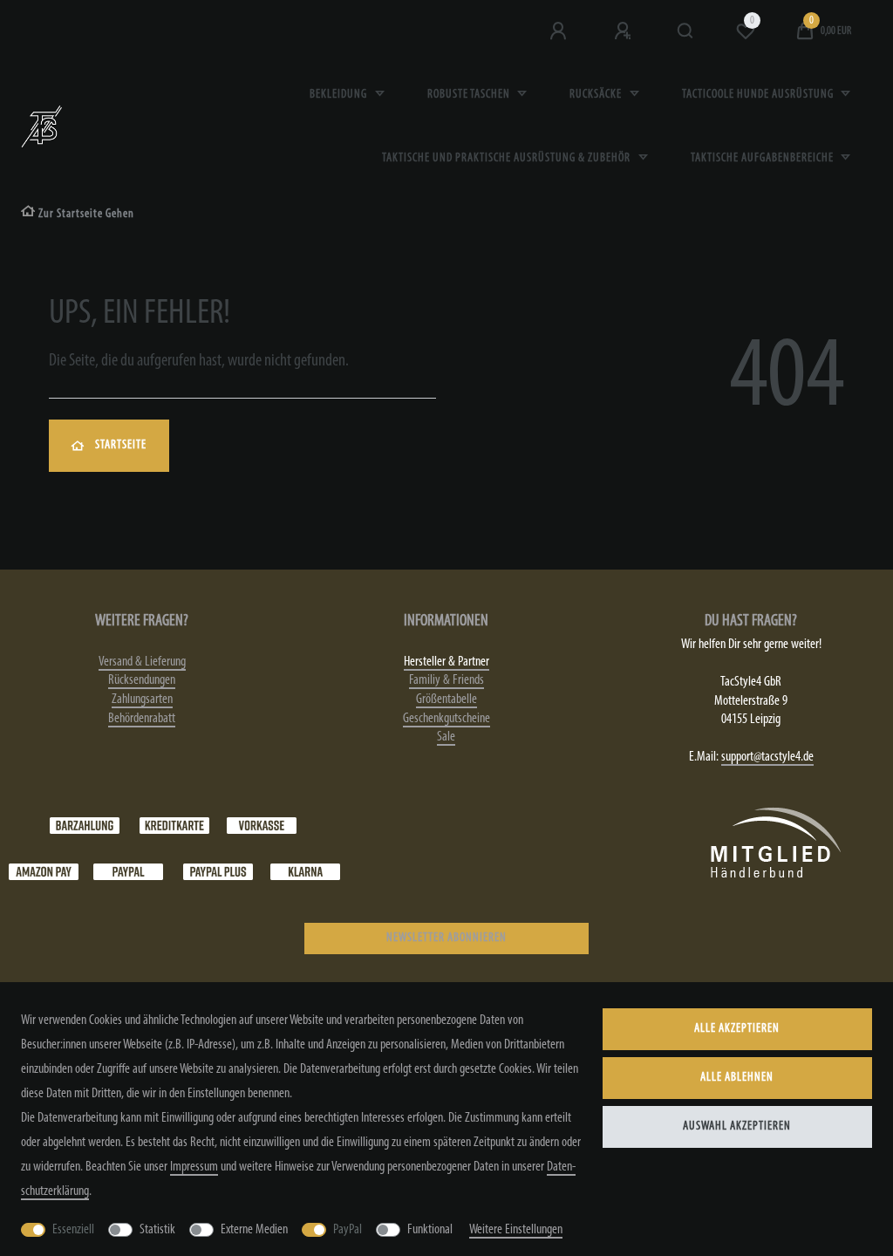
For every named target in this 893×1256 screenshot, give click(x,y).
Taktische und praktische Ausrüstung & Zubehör (507, 158)
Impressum (194, 1167)
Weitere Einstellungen (515, 1230)
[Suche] (686, 31)
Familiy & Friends (446, 680)
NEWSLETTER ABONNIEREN (446, 938)
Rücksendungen (141, 680)
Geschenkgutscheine (446, 719)
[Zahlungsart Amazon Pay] (43, 871)
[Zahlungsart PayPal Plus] (218, 871)
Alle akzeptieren (737, 1028)
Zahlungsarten (142, 699)
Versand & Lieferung (142, 662)
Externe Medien (254, 1230)
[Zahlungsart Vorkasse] (262, 825)
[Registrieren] (624, 31)
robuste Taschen (470, 94)
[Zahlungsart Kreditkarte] (174, 825)
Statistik (157, 1230)
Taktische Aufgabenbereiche (763, 158)
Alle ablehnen (737, 1077)
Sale (446, 737)
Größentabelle (446, 699)
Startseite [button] (121, 445)
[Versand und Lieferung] (305, 871)
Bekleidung (340, 94)
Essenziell (73, 1230)
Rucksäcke (596, 94)
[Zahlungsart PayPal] (128, 871)
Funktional (430, 1230)
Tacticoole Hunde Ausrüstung (759, 94)
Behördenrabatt (141, 719)
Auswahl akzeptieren (737, 1126)
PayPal (347, 1230)
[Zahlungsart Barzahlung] (84, 825)
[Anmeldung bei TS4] (559, 31)
